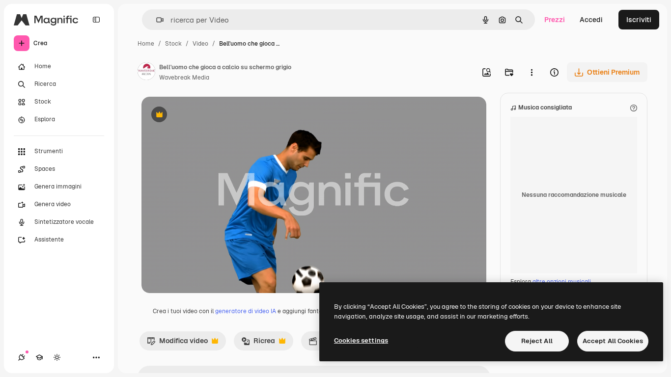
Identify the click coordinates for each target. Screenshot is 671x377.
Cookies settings (361, 340)
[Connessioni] (21, 357)
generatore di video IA (245, 311)
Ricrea (258, 343)
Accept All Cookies (613, 341)
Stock (173, 44)
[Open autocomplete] (155, 20)
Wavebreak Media (184, 77)
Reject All (537, 341)
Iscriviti (638, 19)
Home (146, 44)
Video (200, 44)
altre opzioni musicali (561, 282)
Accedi (591, 19)
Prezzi (554, 19)
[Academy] (39, 357)
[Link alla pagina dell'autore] (146, 72)
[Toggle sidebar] (96, 19)
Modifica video (177, 343)
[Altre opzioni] (531, 72)
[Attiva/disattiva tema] (57, 357)
